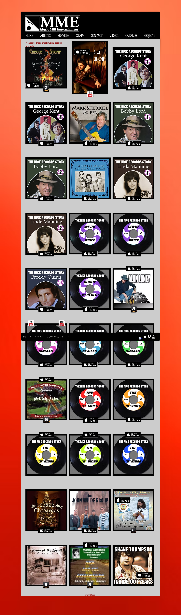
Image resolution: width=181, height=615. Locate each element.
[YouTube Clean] (153, 337)
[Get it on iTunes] (33, 85)
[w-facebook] (141, 339)
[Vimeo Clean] (149, 337)
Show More (90, 594)
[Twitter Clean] (145, 337)
